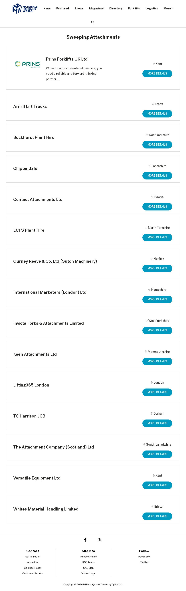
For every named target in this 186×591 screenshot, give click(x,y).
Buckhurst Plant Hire (33, 138)
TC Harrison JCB (29, 416)
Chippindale (25, 169)
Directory (115, 8)
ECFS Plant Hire (29, 230)
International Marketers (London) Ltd (50, 292)
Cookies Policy (32, 568)
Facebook (144, 556)
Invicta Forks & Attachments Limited (48, 323)
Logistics (151, 8)
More (167, 8)
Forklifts (134, 8)
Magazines (96, 8)
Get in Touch (32, 556)
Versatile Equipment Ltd (37, 478)
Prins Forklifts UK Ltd (67, 59)
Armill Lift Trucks (30, 107)
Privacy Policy (88, 556)
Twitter (144, 562)
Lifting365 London (31, 385)
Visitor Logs (88, 573)
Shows (79, 8)
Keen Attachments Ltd (35, 354)
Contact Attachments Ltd (38, 200)
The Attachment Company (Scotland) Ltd (53, 447)
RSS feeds (88, 562)
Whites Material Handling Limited (46, 509)
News (47, 8)
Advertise (32, 562)
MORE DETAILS (157, 73)
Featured (62, 8)
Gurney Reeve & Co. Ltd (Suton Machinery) (55, 261)
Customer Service (32, 573)
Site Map (88, 568)
